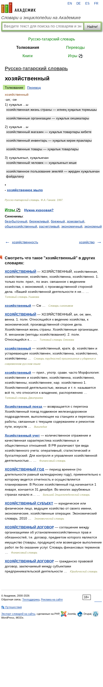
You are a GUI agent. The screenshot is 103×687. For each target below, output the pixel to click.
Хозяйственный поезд (23, 406)
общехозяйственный (21, 226)
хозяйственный (18, 305)
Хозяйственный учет (22, 435)
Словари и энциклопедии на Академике (41, 17)
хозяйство (87, 242)
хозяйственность (25, 242)
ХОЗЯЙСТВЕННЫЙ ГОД (24, 469)
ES (87, 3)
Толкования (27, 47)
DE (78, 3)
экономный (93, 226)
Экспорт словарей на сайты (18, 613)
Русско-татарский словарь (51, 39)
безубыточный (16, 221)
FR (96, 3)
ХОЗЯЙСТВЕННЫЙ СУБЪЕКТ (29, 503)
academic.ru (18, 7)
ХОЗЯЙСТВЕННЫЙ (20, 271)
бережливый (39, 221)
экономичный (71, 226)
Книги (28, 56)
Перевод (34, 87)
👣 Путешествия (11, 607)
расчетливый (49, 226)
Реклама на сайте (52, 599)
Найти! (92, 26)
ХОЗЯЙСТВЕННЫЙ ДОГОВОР (29, 527)
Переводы (75, 47)
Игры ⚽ (75, 56)
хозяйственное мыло (25, 190)
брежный (58, 221)
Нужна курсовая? (39, 210)
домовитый (75, 221)
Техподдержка (31, 599)
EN (70, 3)
